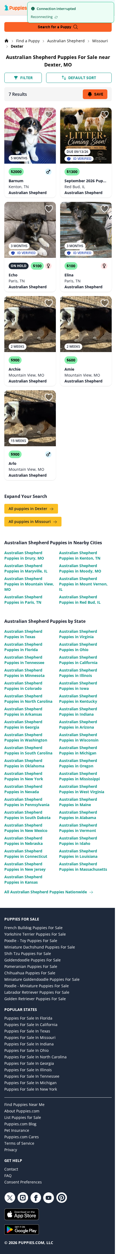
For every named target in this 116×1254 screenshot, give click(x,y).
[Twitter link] (9, 1197)
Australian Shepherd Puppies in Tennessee (24, 660)
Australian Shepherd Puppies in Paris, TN (23, 599)
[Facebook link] (35, 1197)
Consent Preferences (23, 1182)
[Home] (7, 40)
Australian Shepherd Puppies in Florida (23, 647)
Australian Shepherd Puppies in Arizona (78, 724)
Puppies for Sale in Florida (28, 1018)
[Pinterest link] (61, 1197)
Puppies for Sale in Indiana (29, 1043)
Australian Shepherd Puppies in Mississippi (79, 776)
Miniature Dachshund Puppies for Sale (39, 947)
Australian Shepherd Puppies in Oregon (78, 763)
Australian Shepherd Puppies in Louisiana (78, 853)
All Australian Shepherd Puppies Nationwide (46, 891)
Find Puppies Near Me (24, 1104)
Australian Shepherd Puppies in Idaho (78, 840)
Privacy (10, 1149)
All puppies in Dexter (28, 508)
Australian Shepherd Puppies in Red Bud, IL (80, 599)
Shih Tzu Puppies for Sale (27, 953)
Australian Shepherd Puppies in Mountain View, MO (29, 584)
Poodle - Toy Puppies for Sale (30, 940)
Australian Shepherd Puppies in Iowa (78, 685)
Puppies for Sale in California (30, 1024)
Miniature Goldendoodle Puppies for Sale (42, 979)
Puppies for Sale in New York (30, 1089)
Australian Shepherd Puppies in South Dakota (27, 815)
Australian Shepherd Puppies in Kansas (23, 879)
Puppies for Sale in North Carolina (35, 1056)
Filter (26, 77)
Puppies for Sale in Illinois (28, 1069)
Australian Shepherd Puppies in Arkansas (23, 711)
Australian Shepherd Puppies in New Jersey (25, 866)
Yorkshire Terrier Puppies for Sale (35, 934)
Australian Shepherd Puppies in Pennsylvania (26, 802)
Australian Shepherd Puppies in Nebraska (23, 840)
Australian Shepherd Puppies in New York (23, 776)
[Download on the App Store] (58, 1214)
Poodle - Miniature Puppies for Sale (36, 985)
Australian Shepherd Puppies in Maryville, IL (25, 568)
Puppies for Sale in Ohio (26, 1050)
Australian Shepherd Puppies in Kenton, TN (79, 555)
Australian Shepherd (66, 40)
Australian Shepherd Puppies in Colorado (23, 685)
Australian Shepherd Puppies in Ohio (78, 647)
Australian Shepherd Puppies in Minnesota (24, 673)
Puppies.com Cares (21, 1136)
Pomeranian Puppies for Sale (30, 966)
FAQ (8, 1175)
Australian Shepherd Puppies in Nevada (23, 789)
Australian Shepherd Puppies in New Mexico (25, 828)
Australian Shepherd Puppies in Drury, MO (24, 555)
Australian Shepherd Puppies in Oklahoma (24, 763)
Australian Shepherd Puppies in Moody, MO (80, 568)
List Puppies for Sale (22, 1117)
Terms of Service (19, 1143)
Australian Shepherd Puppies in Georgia (23, 724)
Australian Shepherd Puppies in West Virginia (81, 789)
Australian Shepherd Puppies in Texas (23, 634)
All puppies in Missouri (30, 521)
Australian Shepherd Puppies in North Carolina (28, 698)
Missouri (100, 40)
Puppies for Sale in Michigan (30, 1082)
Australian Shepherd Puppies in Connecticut (25, 853)
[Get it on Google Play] (58, 1229)
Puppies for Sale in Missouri (30, 1037)
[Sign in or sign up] (49, 115)
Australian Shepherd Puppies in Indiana (78, 711)
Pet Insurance (16, 1130)
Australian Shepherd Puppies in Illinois (78, 673)
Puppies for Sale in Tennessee (31, 1076)
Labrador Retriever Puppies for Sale (36, 992)
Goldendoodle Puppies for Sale (32, 960)
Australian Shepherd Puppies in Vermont (78, 828)
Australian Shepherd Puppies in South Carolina (28, 750)
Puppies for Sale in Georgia (29, 1063)
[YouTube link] (48, 1197)
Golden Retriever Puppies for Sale (35, 998)
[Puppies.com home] (21, 7)
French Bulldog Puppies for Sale (33, 927)
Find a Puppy (28, 40)
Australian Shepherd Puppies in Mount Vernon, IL (83, 584)
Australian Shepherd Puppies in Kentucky (78, 698)
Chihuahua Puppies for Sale (29, 972)
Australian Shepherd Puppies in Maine (78, 802)
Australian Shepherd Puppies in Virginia (78, 634)
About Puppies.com (21, 1111)
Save (98, 94)
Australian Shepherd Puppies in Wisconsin (78, 737)
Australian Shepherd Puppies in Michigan (78, 750)
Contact (11, 1169)
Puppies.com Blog (20, 1123)
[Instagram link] (22, 1197)
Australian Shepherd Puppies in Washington (25, 737)
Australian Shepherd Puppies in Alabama (78, 815)
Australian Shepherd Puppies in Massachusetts (83, 866)
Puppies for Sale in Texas (27, 1031)
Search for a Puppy (54, 27)
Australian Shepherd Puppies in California (78, 660)
